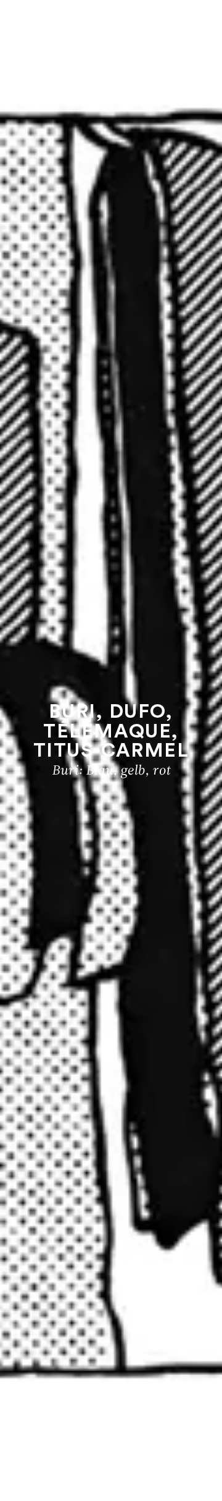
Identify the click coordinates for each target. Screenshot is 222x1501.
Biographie (111, 1445)
